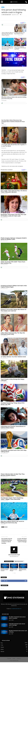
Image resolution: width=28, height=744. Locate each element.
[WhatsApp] (12, 18)
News (6, 5)
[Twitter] (6, 18)
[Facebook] (2, 18)
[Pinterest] (9, 18)
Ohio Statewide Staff (7, 14)
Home (2, 5)
